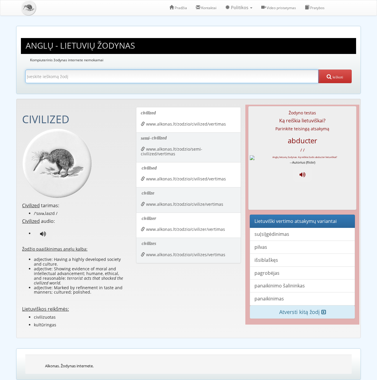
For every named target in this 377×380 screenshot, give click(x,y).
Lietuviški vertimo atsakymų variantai (295, 221)
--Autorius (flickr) (302, 162)
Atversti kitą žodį (300, 311)
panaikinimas (269, 298)
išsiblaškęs (266, 260)
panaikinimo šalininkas (279, 285)
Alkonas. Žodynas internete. (69, 366)
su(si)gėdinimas (271, 234)
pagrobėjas (267, 273)
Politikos (239, 7)
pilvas (260, 247)
